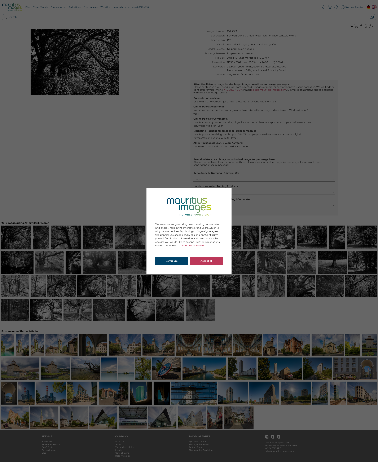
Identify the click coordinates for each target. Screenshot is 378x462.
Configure (172, 260)
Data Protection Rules (192, 245)
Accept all (206, 260)
